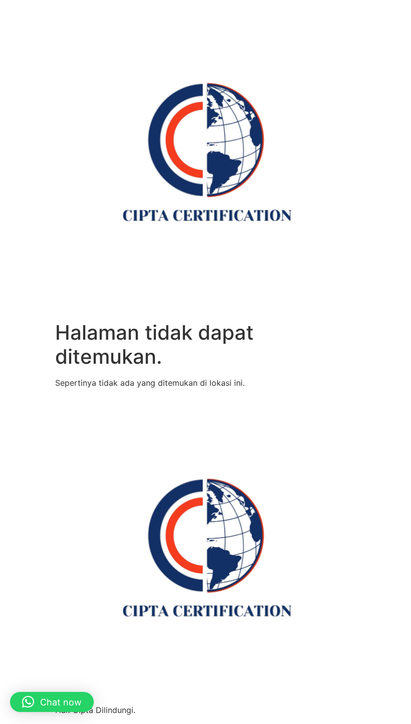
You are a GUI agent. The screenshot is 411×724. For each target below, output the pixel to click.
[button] (52, 702)
